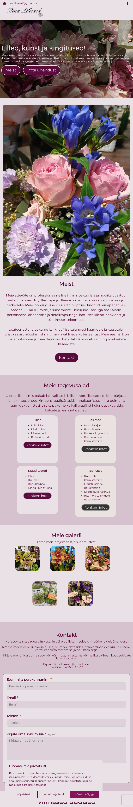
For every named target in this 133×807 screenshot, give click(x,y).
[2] (97, 558)
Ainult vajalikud (54, 794)
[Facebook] (127, 3)
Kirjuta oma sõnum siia (31, 734)
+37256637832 (72, 667)
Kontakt (66, 357)
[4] (80, 593)
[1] (62, 558)
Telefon (14, 716)
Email (12, 697)
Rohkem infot (37, 445)
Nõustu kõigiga (84, 794)
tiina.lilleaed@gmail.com (21, 3)
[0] (27, 558)
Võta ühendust (41, 70)
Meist (11, 70)
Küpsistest (23, 794)
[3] (44, 593)
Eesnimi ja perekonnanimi (29, 679)
